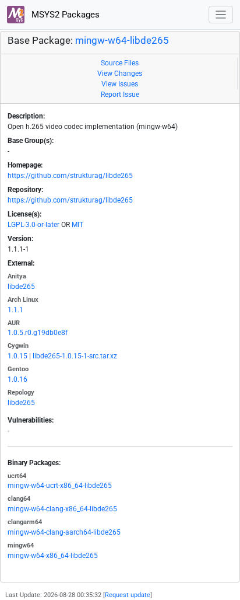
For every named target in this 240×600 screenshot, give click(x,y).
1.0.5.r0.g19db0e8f (38, 333)
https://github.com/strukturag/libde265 (70, 176)
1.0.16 (17, 379)
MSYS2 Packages (64, 14)
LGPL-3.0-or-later (33, 225)
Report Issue (120, 94)
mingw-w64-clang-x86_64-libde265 (62, 509)
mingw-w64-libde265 (122, 40)
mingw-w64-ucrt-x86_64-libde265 (60, 486)
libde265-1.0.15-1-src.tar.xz (75, 356)
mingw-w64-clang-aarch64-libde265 (64, 532)
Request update (127, 595)
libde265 (21, 286)
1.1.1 (15, 310)
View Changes (119, 73)
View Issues (119, 84)
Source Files (120, 63)
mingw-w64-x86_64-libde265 (53, 556)
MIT (77, 225)
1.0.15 (17, 356)
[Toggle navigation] (221, 15)
